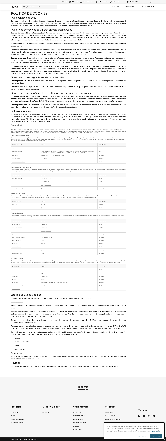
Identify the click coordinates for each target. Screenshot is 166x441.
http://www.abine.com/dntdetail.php (23, 322)
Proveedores (77, 429)
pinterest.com (15, 279)
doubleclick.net (16, 288)
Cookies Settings (17, 302)
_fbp (42, 269)
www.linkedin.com (16, 246)
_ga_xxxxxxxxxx (47, 178)
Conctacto (45, 412)
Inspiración (129, 7)
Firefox (17, 338)
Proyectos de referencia (113, 419)
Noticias (76, 426)
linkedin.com (15, 243)
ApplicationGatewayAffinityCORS (48, 151)
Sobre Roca (77, 412)
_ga (72, 181)
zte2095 (43, 204)
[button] (24, 7)
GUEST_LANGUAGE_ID (77, 151)
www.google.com (16, 158)
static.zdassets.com (17, 253)
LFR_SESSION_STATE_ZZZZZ (70, 152)
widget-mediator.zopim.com (18, 237)
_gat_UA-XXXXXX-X (45, 181)
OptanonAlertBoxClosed (89, 151)
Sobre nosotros (80, 407)
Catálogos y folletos (17, 419)
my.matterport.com (16, 240)
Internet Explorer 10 (21, 342)
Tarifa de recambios (17, 422)
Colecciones (15, 412)
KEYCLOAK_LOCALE (45, 152)
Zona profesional (147, 7)
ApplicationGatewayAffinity (57, 152)
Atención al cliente (51, 407)
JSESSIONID (69, 151)
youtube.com (15, 155)
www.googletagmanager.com (19, 188)
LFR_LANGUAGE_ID (61, 151)
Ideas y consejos (110, 415)
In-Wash (13, 415)
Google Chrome (20, 349)
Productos (115, 7)
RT (41, 207)
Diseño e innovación (80, 422)
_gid (42, 178)
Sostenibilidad (78, 419)
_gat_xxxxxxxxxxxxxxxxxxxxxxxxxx (58, 181)
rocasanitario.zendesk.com (18, 161)
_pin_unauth (44, 224)
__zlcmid (43, 230)
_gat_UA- (69, 181)
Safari (16, 345)
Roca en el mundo (79, 415)
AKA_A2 (43, 148)
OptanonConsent (81, 152)
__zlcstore (48, 230)
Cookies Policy (156, 431)
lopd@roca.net (100, 356)
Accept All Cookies (156, 436)
